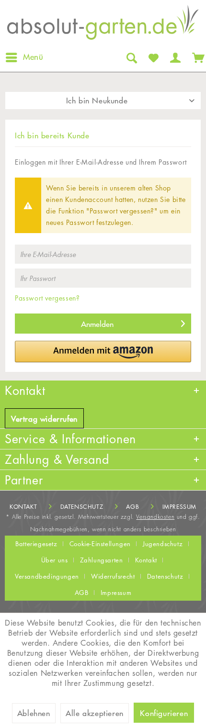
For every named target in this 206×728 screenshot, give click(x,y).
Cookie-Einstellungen (100, 543)
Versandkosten (155, 517)
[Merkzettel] (152, 57)
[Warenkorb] (196, 57)
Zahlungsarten (101, 560)
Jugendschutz (163, 543)
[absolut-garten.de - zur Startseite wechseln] (103, 25)
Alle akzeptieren (95, 713)
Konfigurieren (164, 713)
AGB (132, 507)
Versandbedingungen (47, 576)
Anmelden (97, 324)
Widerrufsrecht (113, 576)
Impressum (179, 507)
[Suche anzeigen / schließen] (130, 57)
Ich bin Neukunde (97, 100)
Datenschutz (81, 507)
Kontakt (23, 507)
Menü (33, 57)
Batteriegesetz (36, 543)
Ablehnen (33, 713)
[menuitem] (24, 57)
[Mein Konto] (174, 57)
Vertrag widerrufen (44, 419)
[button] (103, 351)
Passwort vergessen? (47, 297)
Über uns (54, 560)
